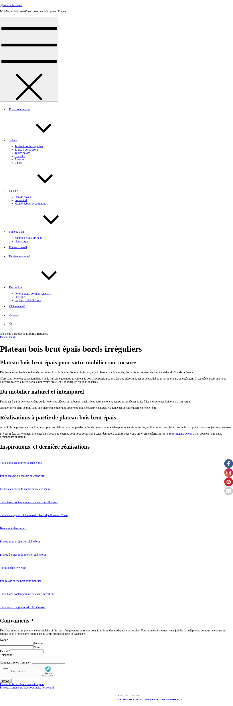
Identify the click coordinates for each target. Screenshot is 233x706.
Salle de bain (16, 231)
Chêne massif (17, 306)
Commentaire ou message (16, 662)
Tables (13, 140)
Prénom (38, 643)
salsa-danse (148, 700)
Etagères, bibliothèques (28, 300)
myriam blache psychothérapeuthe (167, 700)
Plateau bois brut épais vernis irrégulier (22, 684)
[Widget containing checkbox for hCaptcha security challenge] (27, 671)
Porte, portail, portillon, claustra (33, 293)
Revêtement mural (19, 256)
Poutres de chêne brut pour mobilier (20, 580)
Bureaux (19, 159)
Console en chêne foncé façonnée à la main (25, 489)
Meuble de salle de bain (28, 237)
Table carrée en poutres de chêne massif (23, 607)
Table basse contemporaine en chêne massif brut (27, 594)
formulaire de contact (184, 433)
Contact (13, 315)
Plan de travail (23, 197)
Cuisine (13, 190)
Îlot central (21, 200)
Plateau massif (8, 337)
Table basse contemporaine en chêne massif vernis (29, 502)
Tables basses (22, 152)
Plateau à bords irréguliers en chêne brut (23, 554)
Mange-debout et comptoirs (30, 203)
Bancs (18, 162)
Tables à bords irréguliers (29, 146)
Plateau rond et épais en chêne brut (20, 541)
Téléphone (6, 654)
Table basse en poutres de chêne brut (21, 462)
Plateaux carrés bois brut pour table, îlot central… (28, 687)
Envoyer (5, 680)
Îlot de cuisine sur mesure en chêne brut (22, 475)
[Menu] (29, 59)
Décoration (15, 287)
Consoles (20, 156)
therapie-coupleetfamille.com (130, 700)
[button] (11, 324)
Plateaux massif (18, 247)
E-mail (5, 651)
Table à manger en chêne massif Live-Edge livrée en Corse (34, 515)
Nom (4, 639)
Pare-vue (20, 296)
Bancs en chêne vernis (13, 528)
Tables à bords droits (26, 149)
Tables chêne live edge (13, 567)
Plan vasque (21, 241)
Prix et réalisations (19, 109)
